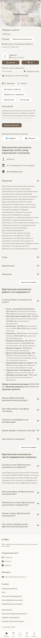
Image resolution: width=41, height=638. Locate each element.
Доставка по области (12, 89)
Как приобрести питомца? (12, 600)
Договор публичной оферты (13, 621)
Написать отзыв (32, 71)
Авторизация (7, 610)
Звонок (12, 62)
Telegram (12, 138)
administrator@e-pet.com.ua (16, 577)
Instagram (8, 557)
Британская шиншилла (22, 39)
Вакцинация (9, 100)
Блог (3, 592)
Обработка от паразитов (14, 94)
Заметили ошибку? (29, 282)
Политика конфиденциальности (14, 613)
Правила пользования (10, 617)
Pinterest (31, 138)
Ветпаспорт (25, 100)
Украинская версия (9, 588)
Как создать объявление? (12, 596)
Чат (31, 62)
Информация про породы (12, 604)
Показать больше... (12, 125)
